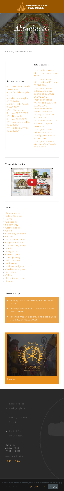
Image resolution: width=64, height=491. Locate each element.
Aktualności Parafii (15, 239)
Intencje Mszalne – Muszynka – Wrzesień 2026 (45, 73)
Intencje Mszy (12, 257)
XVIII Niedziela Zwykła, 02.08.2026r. (18, 111)
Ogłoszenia (11, 221)
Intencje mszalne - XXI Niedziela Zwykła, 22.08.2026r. (45, 102)
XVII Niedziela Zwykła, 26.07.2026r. (17, 117)
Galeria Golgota (13, 215)
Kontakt (9, 281)
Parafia (9, 248)
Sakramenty (11, 224)
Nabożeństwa (12, 260)
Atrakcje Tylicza (17, 408)
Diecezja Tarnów (18, 417)
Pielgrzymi (11, 251)
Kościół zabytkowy (15, 245)
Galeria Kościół (13, 227)
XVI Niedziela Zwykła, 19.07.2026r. (18, 123)
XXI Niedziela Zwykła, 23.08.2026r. (18, 94)
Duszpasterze (12, 213)
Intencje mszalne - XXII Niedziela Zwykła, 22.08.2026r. (45, 82)
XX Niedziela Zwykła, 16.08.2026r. (18, 100)
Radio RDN (15, 431)
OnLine (9, 236)
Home (8, 218)
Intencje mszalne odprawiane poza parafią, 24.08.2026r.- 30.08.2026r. (45, 113)
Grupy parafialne (14, 242)
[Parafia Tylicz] (32, 6)
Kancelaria (10, 272)
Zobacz (11, 379)
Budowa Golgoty (14, 266)
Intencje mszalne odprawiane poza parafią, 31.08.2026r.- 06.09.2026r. (44, 92)
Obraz (8, 230)
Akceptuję (53, 487)
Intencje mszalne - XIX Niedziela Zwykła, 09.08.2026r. (45, 144)
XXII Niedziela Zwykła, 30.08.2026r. (18, 88)
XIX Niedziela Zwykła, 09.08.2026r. (18, 105)
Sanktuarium (12, 263)
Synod (12, 422)
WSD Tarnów (16, 435)
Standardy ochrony (15, 233)
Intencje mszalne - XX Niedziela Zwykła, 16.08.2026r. (45, 123)
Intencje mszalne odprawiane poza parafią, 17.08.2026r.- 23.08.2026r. (44, 134)
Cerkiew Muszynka (15, 269)
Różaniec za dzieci (15, 278)
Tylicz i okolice (16, 403)
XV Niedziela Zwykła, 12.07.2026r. (18, 129)
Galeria (9, 275)
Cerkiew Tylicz (12, 254)
